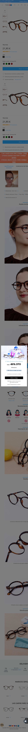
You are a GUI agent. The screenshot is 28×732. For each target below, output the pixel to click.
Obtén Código (14, 377)
